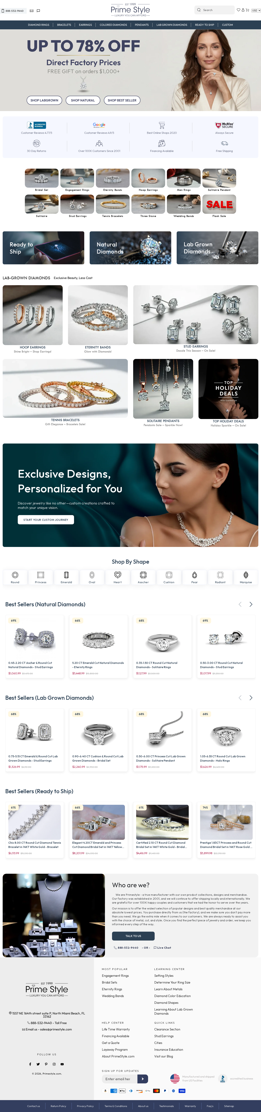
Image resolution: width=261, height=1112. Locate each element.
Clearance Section (167, 1029)
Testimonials (166, 1106)
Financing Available (115, 1036)
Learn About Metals (168, 989)
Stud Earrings (164, 1036)
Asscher (143, 582)
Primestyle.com (52, 1073)
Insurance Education (168, 1049)
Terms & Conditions (116, 1106)
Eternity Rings (112, 989)
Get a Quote (110, 1043)
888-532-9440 (128, 947)
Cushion (169, 582)
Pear (194, 582)
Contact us (33, 1106)
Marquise (246, 582)
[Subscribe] (142, 1079)
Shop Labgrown (44, 100)
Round (15, 582)
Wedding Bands (113, 996)
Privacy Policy (85, 1106)
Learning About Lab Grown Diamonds (173, 1011)
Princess (41, 582)
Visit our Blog (163, 1056)
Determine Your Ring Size (172, 982)
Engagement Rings (115, 976)
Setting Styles (163, 976)
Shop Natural (83, 100)
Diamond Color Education (172, 996)
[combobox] (210, 10)
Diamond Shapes (166, 1003)
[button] (251, 604)
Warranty (190, 1106)
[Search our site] (199, 10)
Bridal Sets (109, 982)
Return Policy (58, 1106)
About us (143, 1106)
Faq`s (210, 1106)
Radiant (220, 582)
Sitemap (229, 1106)
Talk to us (133, 936)
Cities (158, 1043)
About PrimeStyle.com (118, 1056)
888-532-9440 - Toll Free (48, 1023)
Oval (92, 582)
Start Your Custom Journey (45, 520)
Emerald (66, 582)
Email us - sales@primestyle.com (48, 1029)
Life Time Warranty (116, 1029)
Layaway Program (115, 1049)
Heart (118, 582)
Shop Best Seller (122, 100)
